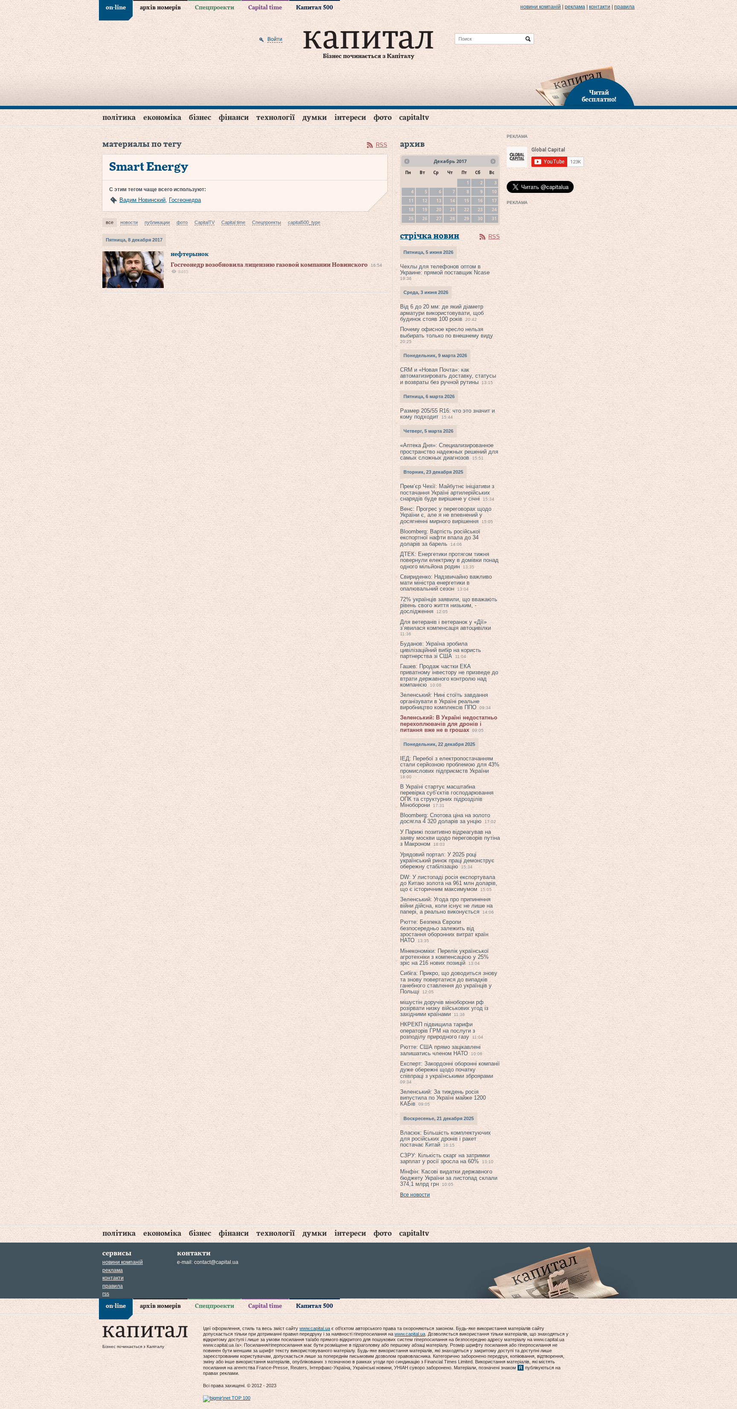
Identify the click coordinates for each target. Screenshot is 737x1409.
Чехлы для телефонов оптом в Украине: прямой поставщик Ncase (445, 269)
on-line (116, 8)
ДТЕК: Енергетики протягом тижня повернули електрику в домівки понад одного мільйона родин (449, 560)
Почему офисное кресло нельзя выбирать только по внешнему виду (446, 332)
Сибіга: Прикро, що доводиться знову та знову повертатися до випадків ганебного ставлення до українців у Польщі (448, 982)
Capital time (265, 8)
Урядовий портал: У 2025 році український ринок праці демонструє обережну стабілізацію (447, 860)
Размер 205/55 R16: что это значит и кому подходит (447, 414)
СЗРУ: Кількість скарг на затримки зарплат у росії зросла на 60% (445, 1158)
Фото (383, 117)
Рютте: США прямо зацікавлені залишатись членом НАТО (440, 1050)
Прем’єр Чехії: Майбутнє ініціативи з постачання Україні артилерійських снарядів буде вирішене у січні (447, 492)
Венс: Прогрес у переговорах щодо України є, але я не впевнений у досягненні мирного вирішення (445, 515)
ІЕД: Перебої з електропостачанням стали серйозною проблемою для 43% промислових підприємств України (449, 764)
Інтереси (350, 117)
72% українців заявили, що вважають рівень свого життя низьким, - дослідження (448, 605)
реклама (575, 7)
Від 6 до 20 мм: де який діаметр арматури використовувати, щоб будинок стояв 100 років (442, 312)
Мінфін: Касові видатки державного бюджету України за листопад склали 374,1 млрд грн (448, 1177)
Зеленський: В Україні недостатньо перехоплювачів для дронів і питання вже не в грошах (448, 723)
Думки (314, 117)
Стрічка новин (429, 236)
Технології (275, 117)
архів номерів (160, 8)
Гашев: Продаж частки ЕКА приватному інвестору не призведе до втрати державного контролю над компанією (449, 675)
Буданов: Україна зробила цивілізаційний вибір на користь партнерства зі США (440, 649)
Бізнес (200, 117)
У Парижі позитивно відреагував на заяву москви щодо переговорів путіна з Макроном (450, 838)
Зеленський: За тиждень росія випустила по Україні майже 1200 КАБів (443, 1098)
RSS (381, 145)
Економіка (162, 117)
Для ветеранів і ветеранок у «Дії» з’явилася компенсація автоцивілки (445, 625)
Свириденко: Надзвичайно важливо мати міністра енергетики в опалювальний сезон (446, 582)
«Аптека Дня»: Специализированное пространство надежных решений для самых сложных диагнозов (449, 451)
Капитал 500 (314, 8)
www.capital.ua (314, 1328)
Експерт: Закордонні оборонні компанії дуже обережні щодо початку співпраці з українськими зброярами (450, 1069)
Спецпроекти (214, 8)
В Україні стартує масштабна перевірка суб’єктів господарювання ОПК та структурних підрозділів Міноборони (446, 795)
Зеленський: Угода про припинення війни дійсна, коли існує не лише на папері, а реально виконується (446, 905)
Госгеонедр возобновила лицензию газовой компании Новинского (269, 265)
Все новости (415, 1195)
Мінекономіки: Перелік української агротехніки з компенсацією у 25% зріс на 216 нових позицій (444, 957)
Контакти (599, 7)
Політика (119, 117)
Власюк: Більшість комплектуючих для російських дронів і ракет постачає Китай (445, 1139)
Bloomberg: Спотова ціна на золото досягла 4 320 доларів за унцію (445, 818)
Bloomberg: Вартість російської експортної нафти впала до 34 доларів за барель (440, 537)
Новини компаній (540, 7)
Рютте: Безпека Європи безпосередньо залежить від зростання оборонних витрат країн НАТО (444, 931)
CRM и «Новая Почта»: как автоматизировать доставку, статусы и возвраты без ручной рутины (448, 376)
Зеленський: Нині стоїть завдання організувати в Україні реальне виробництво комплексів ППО (444, 701)
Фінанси (234, 117)
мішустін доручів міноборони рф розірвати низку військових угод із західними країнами (444, 1008)
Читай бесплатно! (599, 96)
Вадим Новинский (142, 200)
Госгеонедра (185, 200)
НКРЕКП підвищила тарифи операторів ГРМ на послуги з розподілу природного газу (437, 1030)
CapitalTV (414, 117)
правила (624, 7)
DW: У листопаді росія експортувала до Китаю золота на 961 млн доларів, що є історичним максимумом (448, 883)
